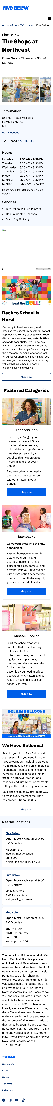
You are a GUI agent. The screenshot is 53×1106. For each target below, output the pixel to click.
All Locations (9, 25)
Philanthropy (8, 1090)
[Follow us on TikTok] (23, 1100)
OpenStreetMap (47, 269)
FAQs (5, 1070)
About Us (7, 1083)
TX (22, 25)
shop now (26, 809)
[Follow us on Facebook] (3, 1100)
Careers (6, 1077)
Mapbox (39, 269)
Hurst (30, 25)
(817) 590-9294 (27, 141)
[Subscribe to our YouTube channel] (16, 1100)
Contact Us (8, 1064)
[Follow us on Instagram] (10, 1100)
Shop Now (26, 376)
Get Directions (10, 132)
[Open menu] (49, 8)
